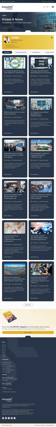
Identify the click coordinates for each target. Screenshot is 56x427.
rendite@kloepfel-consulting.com (9, 391)
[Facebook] (3, 418)
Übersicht (7, 52)
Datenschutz (37, 425)
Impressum (43, 425)
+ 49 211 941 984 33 (7, 389)
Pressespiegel (36, 52)
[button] (28, 304)
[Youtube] (6, 418)
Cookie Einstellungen (50, 425)
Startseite (4, 1)
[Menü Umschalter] (53, 7)
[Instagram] (15, 418)
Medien (8, 1)
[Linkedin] (51, 37)
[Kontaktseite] (44, 6)
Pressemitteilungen (21, 52)
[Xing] (9, 418)
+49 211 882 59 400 (7, 384)
